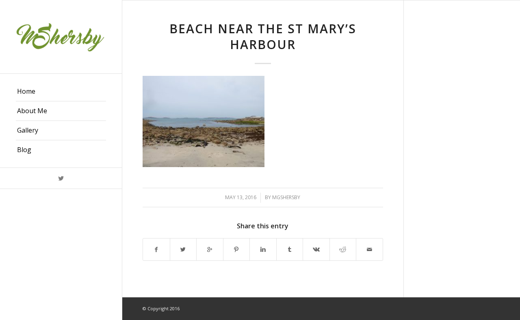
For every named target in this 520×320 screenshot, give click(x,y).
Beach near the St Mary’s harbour (262, 36)
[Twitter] (61, 178)
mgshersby (286, 197)
